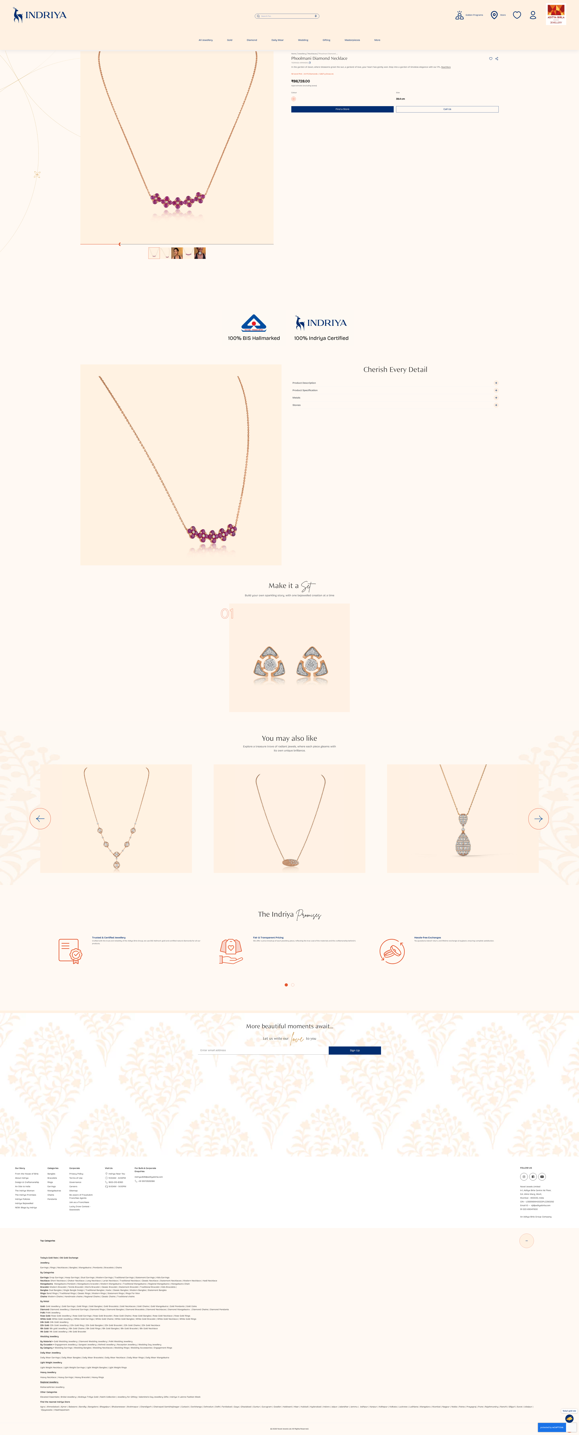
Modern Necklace (192, 1280)
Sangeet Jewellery (87, 1344)
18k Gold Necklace (149, 1328)
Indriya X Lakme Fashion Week (185, 1397)
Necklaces (312, 54)
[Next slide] (539, 819)
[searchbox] (287, 16)
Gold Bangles (95, 1306)
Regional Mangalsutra (158, 1284)
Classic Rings (84, 1293)
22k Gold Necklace (151, 1325)
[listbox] (177, 251)
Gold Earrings (68, 1306)
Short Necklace (58, 1280)
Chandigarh (146, 1406)
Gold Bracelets (111, 1306)
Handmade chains (73, 1296)
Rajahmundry (491, 1406)
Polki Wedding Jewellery (121, 1341)
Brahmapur (132, 1406)
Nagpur (446, 1406)
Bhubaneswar (118, 1406)
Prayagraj (471, 1406)
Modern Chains (55, 1296)
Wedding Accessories (141, 1347)
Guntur (256, 1406)
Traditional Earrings (124, 1277)
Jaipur (334, 1406)
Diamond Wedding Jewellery (93, 1341)
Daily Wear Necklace (115, 1357)
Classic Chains (108, 1296)
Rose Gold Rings (182, 1316)
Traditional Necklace (130, 1280)
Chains (118, 1267)
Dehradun (208, 1406)
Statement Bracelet (128, 1287)
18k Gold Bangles (110, 1328)
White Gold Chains (104, 1319)
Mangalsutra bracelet (88, 1284)
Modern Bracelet (58, 1287)
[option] (154, 253)
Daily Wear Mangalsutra (157, 1357)
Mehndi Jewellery (106, 1344)
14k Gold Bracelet (77, 1331)
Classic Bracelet (109, 1287)
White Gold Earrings (84, 1319)
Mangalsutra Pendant (65, 1284)
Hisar (296, 1406)
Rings (52, 1267)
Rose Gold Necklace (162, 1316)
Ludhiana (413, 1406)
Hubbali (304, 1406)
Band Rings (52, 1293)
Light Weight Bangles (97, 1367)
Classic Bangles (120, 1290)
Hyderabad (315, 1406)
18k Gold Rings (93, 1328)
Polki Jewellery (53, 1312)
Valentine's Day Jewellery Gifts (153, 1397)
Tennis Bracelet (75, 1287)
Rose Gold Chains (122, 1316)
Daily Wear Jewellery (50, 1352)
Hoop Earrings (72, 1277)
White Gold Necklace (167, 1319)
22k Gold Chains (132, 1325)
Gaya (236, 1406)
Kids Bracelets (168, 1287)
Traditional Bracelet (149, 1287)
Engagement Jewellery (66, 1344)
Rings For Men (133, 1293)
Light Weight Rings (118, 1367)
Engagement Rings (163, 1347)
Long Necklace (93, 1280)
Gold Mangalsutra (159, 1306)
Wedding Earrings (63, 1347)
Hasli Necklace (210, 1280)
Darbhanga (196, 1406)
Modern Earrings (104, 1277)
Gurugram (267, 1406)
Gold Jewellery (53, 1306)
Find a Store (342, 109)
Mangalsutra (85, 1267)
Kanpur (373, 1406)
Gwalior (277, 1406)
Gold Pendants (177, 1306)
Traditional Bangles (94, 1290)
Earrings (44, 1267)
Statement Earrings (145, 1277)
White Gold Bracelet (145, 1319)
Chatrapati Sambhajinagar (166, 1406)
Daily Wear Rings (135, 1357)
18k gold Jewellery (58, 1328)
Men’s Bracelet (92, 1287)
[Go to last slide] (40, 819)
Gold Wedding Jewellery (65, 1341)
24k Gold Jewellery (59, 1322)
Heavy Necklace (48, 1377)
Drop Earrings (56, 1277)
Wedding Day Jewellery (149, 1344)
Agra (42, 1406)
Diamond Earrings (79, 1309)
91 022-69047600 (529, 1209)
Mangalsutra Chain (180, 1284)
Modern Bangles (138, 1290)
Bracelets (109, 1267)
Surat (519, 1406)
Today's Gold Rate (49, 1257)
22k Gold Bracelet (113, 1325)
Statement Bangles (157, 1290)
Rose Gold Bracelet (102, 1316)
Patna (462, 1406)
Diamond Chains (200, 1309)
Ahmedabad (53, 1406)
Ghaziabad (246, 1406)
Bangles (73, 1267)
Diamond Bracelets (135, 1309)
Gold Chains (143, 1306)
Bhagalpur (105, 1406)
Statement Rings (116, 1293)
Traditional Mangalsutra (134, 1284)
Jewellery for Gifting (127, 1397)
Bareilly (82, 1406)
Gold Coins (191, 1306)
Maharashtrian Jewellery (52, 1387)
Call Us (447, 109)
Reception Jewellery (127, 1344)
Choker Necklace (76, 1280)
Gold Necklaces (127, 1306)
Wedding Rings (121, 1347)
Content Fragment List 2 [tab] (292, 984)
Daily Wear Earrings (50, 1357)
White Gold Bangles (124, 1319)
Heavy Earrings (65, 1377)
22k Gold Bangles (94, 1325)
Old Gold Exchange (69, 1257)
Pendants (97, 1267)
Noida (454, 1406)
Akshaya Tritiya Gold (88, 1397)
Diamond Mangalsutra (179, 1309)
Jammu (354, 1406)
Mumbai (436, 1406)
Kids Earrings (162, 1277)
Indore (326, 1406)
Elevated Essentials (49, 1397)
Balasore (73, 1406)
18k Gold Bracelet (129, 1328)
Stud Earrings (87, 1277)
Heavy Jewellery (48, 1372)
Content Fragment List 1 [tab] (286, 984)
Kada (108, 1290)
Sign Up (355, 1050)
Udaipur (528, 1406)
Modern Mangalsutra (110, 1284)
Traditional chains (125, 1296)
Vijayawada (46, 1410)
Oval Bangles (55, 1290)
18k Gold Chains (76, 1328)
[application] (177, 147)
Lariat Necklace (110, 1280)
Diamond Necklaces (156, 1309)
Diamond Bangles (115, 1309)
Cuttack (185, 1406)
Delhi (217, 1406)
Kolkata (393, 1406)
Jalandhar (344, 1406)
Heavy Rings (98, 1377)
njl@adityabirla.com (541, 1205)
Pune (480, 1406)
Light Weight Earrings (74, 1367)
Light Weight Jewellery (51, 1362)
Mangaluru (425, 1406)
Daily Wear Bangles (71, 1357)
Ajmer (64, 1406)
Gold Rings (82, 1306)
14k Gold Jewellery (58, 1331)
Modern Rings (99, 1293)
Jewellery (302, 54)
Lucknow (403, 1406)
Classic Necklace (150, 1280)
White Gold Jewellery (62, 1319)
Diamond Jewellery (59, 1309)
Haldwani (287, 1406)
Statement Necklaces (170, 1280)
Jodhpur (364, 1406)
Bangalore (93, 1406)
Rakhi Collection (108, 1397)
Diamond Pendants (219, 1309)
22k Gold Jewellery (59, 1325)
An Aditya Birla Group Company (536, 1216)
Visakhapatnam (62, 1410)
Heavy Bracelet (82, 1377)
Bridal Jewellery (68, 1397)
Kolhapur (383, 1406)
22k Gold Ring (77, 1325)
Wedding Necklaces (102, 1347)
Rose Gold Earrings (82, 1316)
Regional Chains (92, 1296)
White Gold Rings (188, 1319)
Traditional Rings (67, 1293)
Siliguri (512, 1406)
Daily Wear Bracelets (92, 1357)
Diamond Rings (97, 1309)
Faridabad (227, 1406)
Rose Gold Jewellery (61, 1316)
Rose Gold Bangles (142, 1316)
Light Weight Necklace (51, 1367)
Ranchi (503, 1406)
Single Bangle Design (73, 1290)
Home (293, 54)
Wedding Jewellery (49, 1336)
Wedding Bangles (82, 1347)
